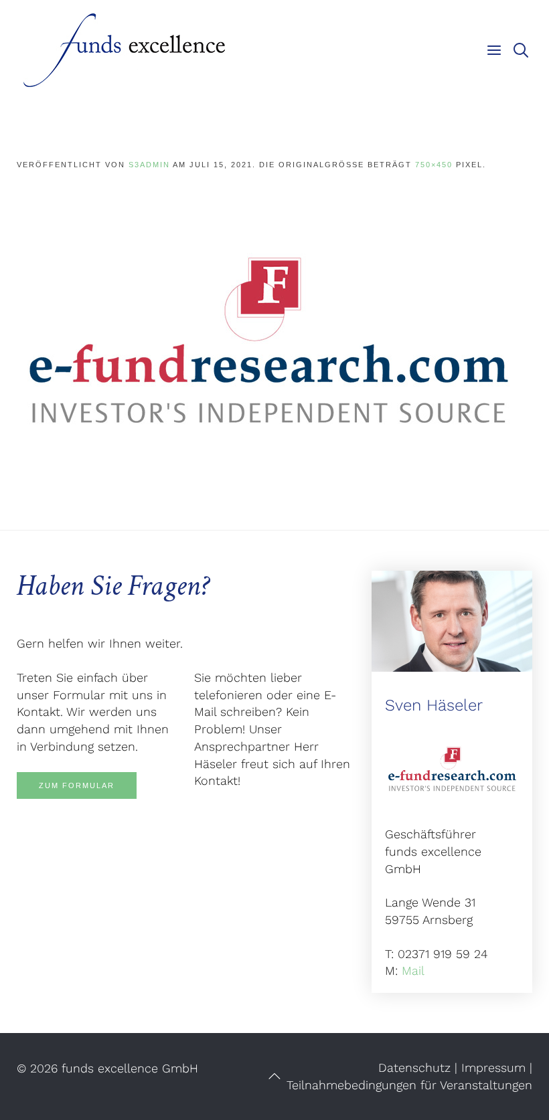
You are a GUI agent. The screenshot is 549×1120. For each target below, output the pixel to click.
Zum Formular (76, 785)
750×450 (434, 165)
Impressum (493, 1067)
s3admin (149, 165)
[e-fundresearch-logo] (268, 338)
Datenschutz (414, 1067)
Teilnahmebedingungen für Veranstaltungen (409, 1085)
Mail (413, 970)
